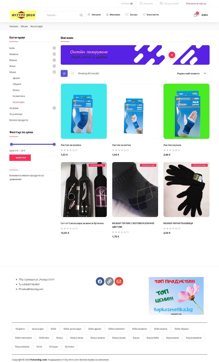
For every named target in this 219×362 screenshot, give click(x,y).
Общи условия (171, 3)
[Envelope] (119, 281)
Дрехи (16, 78)
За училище (15, 114)
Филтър (21, 157)
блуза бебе (153, 337)
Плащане (148, 3)
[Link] (109, 281)
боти (39, 346)
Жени (12, 66)
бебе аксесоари (72, 328)
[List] (72, 73)
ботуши (53, 346)
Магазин (115, 14)
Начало (96, 14)
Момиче (13, 54)
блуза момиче (194, 337)
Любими (127, 3)
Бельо (16, 90)
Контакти (153, 14)
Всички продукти (18, 120)
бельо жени (76, 337)
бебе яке (44, 337)
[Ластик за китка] (135, 111)
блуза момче (22, 346)
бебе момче (160, 328)
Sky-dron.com (71, 359)
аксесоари (37, 328)
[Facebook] (100, 281)
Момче (13, 60)
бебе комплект (116, 328)
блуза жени (172, 337)
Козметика (19, 96)
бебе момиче (139, 328)
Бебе (12, 48)
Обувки (17, 84)
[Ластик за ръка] (186, 111)
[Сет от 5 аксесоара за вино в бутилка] (84, 189)
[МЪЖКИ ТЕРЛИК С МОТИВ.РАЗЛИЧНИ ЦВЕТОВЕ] (135, 189)
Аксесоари (18, 102)
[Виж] (84, 131)
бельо (59, 337)
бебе (53, 328)
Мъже (24, 26)
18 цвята (20, 328)
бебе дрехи (94, 328)
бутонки (69, 346)
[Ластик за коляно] (84, 111)
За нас (133, 14)
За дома (13, 108)
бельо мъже (119, 337)
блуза (136, 337)
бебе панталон (23, 337)
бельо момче (98, 337)
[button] (200, 14)
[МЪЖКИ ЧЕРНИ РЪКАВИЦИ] (186, 189)
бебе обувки (182, 328)
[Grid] (64, 73)
